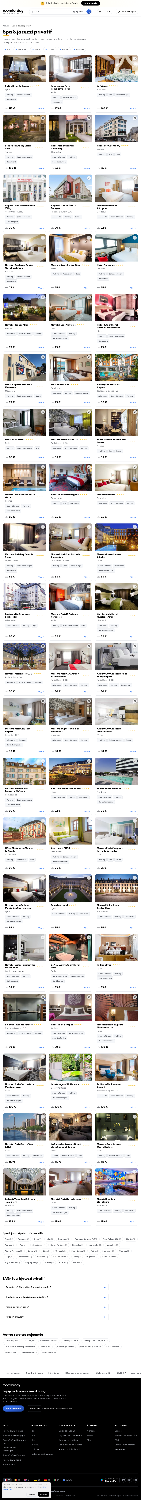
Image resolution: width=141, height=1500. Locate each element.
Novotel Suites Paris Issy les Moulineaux (20, 966)
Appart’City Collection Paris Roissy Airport (112, 675)
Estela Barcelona (60, 384)
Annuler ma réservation (126, 1435)
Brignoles (91, 1257)
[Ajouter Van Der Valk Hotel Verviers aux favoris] (89, 761)
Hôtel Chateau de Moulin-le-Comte (19, 849)
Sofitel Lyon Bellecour (17, 86)
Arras (77, 1257)
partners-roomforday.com (52, 1491)
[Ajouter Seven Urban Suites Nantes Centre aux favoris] (135, 412)
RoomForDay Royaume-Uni (14, 1441)
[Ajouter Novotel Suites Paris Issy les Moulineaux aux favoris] (43, 937)
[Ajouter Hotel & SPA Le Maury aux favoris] (135, 118)
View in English (90, 3)
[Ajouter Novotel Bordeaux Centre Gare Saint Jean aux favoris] (43, 238)
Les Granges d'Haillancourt (66, 1084)
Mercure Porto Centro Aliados (109, 555)
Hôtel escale (10, 1352)
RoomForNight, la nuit (69, 1449)
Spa (7, 49)
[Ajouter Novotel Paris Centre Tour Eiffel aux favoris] (43, 1117)
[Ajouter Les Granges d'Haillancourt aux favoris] (89, 1057)
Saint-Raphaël (110, 1257)
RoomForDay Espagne (14, 1455)
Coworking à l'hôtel (65, 1347)
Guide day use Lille (68, 1431)
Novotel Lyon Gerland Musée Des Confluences (18, 906)
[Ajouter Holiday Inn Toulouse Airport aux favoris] (135, 357)
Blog (89, 1440)
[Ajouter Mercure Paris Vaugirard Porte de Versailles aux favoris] (135, 821)
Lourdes (49, 1262)
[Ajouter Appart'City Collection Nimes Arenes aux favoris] (135, 701)
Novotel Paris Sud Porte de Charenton (65, 555)
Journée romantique (68, 1440)
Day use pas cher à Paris (70, 1435)
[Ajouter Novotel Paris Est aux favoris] (135, 467)
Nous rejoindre (13, 1408)
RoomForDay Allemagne (9, 1449)
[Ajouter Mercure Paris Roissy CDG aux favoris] (89, 412)
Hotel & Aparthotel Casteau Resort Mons (108, 326)
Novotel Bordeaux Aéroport (107, 207)
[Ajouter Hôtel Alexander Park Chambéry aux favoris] (89, 118)
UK (29, 1480)
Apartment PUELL (60, 848)
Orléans (32, 1251)
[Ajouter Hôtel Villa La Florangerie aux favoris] (89, 467)
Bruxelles (77, 1245)
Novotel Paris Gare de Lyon (66, 1199)
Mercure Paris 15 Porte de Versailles (64, 615)
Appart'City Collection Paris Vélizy (20, 207)
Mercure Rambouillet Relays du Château (16, 790)
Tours (23, 1245)
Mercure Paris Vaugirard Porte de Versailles (110, 849)
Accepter (44, 1494)
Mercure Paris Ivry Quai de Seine (19, 555)
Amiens (109, 1251)
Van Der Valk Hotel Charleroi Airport (107, 615)
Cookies (59, 1495)
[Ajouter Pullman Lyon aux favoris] (135, 937)
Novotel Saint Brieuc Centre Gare (108, 906)
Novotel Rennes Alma (17, 324)
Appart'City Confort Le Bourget (63, 207)
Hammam (21, 49)
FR (9, 1480)
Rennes (9, 1245)
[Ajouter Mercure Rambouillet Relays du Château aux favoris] (43, 761)
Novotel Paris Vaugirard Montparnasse (110, 1026)
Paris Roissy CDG (112, 1239)
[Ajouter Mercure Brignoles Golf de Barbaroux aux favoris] (89, 701)
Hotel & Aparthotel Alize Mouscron (18, 386)
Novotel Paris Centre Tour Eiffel (19, 1145)
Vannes (77, 1262)
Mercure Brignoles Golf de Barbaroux (65, 730)
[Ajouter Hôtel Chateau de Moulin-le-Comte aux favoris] (43, 821)
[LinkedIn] (123, 1480)
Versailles (112, 1245)
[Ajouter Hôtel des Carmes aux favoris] (43, 412)
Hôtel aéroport (113, 1347)
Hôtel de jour (29, 1341)
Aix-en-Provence (14, 1251)
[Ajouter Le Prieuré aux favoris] (135, 58)
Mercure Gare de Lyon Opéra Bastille (109, 1145)
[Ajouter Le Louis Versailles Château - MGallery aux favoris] (43, 1172)
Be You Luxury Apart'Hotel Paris (65, 966)
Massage (79, 49)
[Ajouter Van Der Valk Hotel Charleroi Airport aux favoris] (135, 587)
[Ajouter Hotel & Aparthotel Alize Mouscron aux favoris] (43, 357)
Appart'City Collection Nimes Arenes (109, 730)
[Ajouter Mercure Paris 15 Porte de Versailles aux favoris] (89, 587)
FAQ (117, 1440)
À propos (91, 1431)
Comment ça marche (125, 1445)
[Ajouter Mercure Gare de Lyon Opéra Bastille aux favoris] (135, 1117)
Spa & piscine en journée (70, 1445)
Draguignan (32, 1262)
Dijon (46, 1251)
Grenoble (60, 1251)
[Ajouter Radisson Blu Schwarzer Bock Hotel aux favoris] (43, 587)
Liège (8, 1257)
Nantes (130, 1239)
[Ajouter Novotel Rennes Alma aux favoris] (43, 297)
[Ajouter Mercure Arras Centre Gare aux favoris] (89, 238)
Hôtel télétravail (29, 1352)
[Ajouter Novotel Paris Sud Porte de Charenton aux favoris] (89, 527)
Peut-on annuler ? (56, 1317)
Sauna (36, 49)
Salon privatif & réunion (90, 1347)
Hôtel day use (11, 1341)
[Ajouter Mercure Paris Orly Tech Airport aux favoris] (43, 701)
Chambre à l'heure (48, 1341)
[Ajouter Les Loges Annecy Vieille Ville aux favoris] (43, 118)
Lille (50, 1239)
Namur (63, 1262)
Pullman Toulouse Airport (19, 1024)
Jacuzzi (49, 49)
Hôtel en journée (13, 1373)
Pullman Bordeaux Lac (109, 788)
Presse (90, 1435)
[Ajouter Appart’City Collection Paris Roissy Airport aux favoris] (135, 646)
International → (10, 1464)
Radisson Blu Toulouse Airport (109, 1085)
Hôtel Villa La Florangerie (65, 494)
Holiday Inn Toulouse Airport (108, 386)
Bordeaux (63, 1239)
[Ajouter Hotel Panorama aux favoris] (135, 238)
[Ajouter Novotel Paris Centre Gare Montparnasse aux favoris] (43, 1057)
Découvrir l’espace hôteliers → (59, 1408)
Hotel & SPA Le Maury (108, 145)
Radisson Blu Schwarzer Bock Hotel (18, 615)
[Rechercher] (88, 11)
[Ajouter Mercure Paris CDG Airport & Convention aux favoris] (89, 646)
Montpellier (95, 1245)
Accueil (6, 26)
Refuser (32, 1494)
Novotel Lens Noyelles (63, 324)
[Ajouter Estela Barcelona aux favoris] (89, 357)
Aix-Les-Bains (60, 1257)
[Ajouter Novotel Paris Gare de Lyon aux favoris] (89, 1172)
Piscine (64, 49)
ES (49, 1480)
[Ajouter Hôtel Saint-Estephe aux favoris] (89, 997)
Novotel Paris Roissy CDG (18, 673)
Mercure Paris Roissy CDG (64, 439)
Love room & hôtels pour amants (20, 1347)
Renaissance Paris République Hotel (60, 87)
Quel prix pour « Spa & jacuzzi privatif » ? (56, 1297)
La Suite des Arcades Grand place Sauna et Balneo (66, 1145)
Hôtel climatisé (49, 1352)
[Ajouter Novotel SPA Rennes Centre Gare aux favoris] (43, 467)
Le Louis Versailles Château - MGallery (20, 1200)
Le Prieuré (102, 86)
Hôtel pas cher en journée (96, 1341)
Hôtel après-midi (70, 1341)
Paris (9, 1239)
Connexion (34, 1408)
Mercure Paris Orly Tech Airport (17, 730)
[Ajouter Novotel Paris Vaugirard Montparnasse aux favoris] (135, 997)
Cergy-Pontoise (58, 1245)
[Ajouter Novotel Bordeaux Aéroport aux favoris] (135, 178)
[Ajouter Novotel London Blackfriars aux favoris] (135, 1172)
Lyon (37, 1239)
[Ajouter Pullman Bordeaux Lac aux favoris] (135, 761)
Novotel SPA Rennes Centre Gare (20, 496)
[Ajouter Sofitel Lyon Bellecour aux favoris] (43, 58)
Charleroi (42, 1257)
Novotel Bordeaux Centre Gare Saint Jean (19, 266)
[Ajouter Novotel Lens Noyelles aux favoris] (89, 297)
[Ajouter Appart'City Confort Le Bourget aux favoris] (89, 178)
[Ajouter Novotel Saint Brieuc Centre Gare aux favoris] (135, 878)
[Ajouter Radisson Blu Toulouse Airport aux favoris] (135, 1057)
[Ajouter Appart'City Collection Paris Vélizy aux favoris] (43, 178)
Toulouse (23, 1239)
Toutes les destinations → (42, 1455)
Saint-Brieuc (78, 1251)
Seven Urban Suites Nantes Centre (111, 441)
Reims (95, 1251)
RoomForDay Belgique (14, 1435)
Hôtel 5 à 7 (45, 1347)
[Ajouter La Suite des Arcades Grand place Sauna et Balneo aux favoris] (89, 1117)
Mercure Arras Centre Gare (66, 265)
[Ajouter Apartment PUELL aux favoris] (89, 821)
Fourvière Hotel (59, 905)
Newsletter (120, 1449)
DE (38, 1480)
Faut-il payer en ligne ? (56, 1307)
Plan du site (70, 1495)
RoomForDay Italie (12, 1460)
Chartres (124, 1251)
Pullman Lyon (104, 964)
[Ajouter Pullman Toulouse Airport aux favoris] (43, 997)
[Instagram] (129, 1480)
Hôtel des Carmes (14, 439)
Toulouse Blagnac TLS (86, 1239)
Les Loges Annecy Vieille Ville (18, 147)
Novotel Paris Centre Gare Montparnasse (19, 1085)
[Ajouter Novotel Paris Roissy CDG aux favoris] (43, 646)
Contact (118, 1431)
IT (58, 1480)
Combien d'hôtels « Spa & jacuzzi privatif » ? (56, 1287)
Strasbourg (38, 1245)
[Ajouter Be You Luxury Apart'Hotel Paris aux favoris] (89, 937)
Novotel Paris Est (106, 494)
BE (19, 1480)
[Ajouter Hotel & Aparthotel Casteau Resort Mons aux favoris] (135, 297)
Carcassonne (25, 1257)
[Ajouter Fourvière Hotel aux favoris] (89, 878)
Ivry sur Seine (12, 1262)
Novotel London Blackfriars (106, 1200)
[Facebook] (135, 1480)
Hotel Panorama (106, 265)
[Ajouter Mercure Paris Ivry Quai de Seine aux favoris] (43, 527)
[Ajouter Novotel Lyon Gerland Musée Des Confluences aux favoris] (43, 878)
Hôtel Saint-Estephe (62, 1024)
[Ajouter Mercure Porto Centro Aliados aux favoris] (135, 527)
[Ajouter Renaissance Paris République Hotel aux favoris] (89, 58)
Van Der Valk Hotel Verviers (66, 788)
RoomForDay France (13, 1431)
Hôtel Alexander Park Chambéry (62, 147)
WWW (69, 1480)
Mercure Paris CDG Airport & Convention (65, 675)
